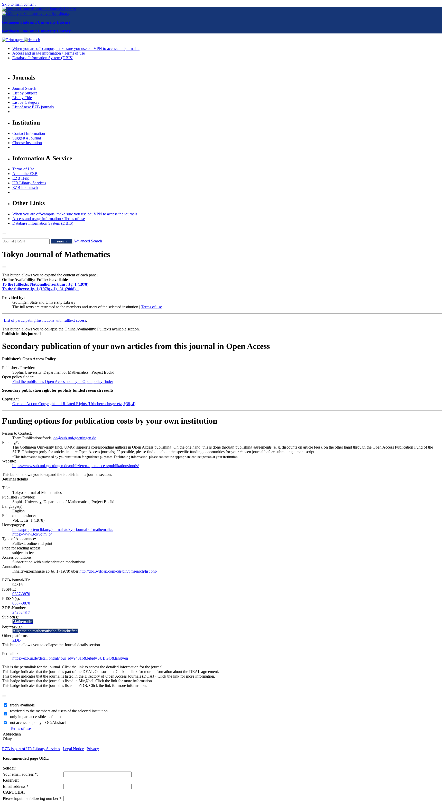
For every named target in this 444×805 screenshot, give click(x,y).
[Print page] (13, 40)
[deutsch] (32, 40)
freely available (22, 705)
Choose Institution (27, 143)
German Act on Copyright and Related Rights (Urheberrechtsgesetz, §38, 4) (73, 403)
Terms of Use (23, 169)
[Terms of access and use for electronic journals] (93, 284)
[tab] (222, 279)
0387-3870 (21, 594)
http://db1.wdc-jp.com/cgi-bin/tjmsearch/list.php (118, 571)
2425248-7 (21, 612)
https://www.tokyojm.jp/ (32, 534)
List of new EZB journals (33, 107)
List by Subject (24, 93)
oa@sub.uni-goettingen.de (74, 438)
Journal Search (24, 88)
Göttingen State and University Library (36, 22)
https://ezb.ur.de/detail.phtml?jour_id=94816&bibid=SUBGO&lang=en (70, 658)
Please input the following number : (32, 798)
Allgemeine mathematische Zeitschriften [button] (45, 631)
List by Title (22, 97)
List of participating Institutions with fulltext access (45, 320)
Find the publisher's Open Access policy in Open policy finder (62, 381)
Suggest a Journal (26, 138)
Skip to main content (18, 4)
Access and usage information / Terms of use (48, 53)
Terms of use (151, 307)
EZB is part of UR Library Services (31, 749)
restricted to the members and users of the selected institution (59, 711)
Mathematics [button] (23, 621)
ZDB (16, 640)
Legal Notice (73, 749)
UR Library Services (29, 183)
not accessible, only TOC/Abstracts (38, 722)
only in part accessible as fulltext (36, 716)
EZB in (25, 187)
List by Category (26, 102)
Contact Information (28, 133)
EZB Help (20, 178)
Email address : (16, 786)
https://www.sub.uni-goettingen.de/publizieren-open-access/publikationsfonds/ (75, 465)
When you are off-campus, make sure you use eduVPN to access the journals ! (76, 48)
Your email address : (20, 774)
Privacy (93, 749)
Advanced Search (87, 241)
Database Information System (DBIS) (42, 58)
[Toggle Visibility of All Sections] (4, 266)
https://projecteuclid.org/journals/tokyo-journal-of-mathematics (62, 529)
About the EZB (25, 173)
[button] (35, 279)
